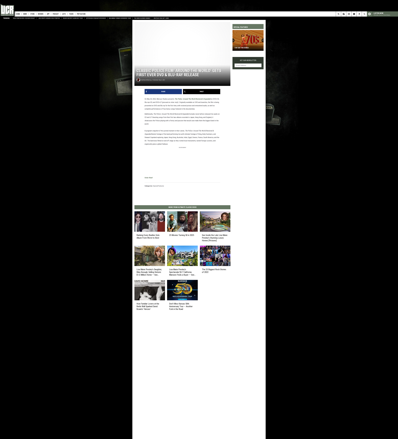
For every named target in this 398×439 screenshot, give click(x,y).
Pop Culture (81, 14)
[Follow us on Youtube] (354, 14)
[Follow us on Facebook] (359, 14)
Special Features (158, 186)
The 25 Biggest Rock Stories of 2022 (214, 270)
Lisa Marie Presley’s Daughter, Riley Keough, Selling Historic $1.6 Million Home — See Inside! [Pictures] (149, 272)
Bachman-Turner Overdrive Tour (120, 18)
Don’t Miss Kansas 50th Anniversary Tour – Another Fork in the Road (181, 306)
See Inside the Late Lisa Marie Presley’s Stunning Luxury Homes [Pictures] (214, 238)
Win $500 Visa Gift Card (161, 18)
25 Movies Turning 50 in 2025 (181, 235)
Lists (64, 14)
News (25, 14)
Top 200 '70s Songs (242, 48)
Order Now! (149, 178)
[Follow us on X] (364, 14)
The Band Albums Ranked (142, 18)
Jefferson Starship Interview (96, 18)
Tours (71, 14)
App (48, 14)
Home (18, 14)
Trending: (6, 18)
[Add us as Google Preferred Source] (343, 14)
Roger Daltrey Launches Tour (73, 18)
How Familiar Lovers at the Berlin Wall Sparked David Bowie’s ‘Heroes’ (148, 306)
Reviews (40, 14)
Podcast (56, 14)
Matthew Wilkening (146, 80)
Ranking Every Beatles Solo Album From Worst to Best (148, 236)
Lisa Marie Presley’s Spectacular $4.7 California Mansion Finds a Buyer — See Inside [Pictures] (181, 272)
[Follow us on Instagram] (348, 14)
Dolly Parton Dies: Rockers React (24, 18)
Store (32, 14)
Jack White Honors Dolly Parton (49, 18)
